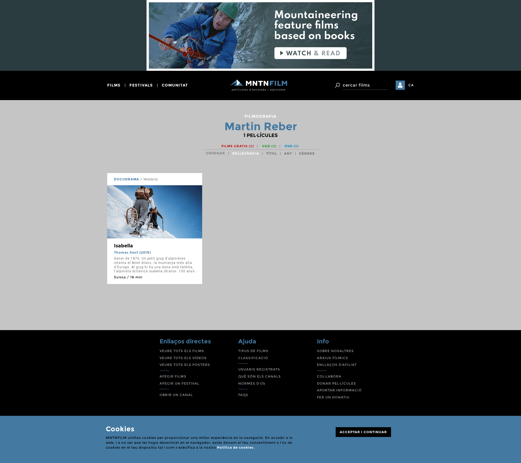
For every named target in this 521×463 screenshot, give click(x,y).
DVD (292, 146)
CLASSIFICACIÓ (253, 358)
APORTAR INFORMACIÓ (339, 390)
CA (411, 85)
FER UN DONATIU (333, 397)
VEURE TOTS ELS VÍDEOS (183, 358)
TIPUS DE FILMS (253, 351)
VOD (269, 146)
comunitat (175, 85)
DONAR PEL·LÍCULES (336, 383)
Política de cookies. (236, 447)
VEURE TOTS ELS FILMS (182, 351)
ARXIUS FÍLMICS (332, 358)
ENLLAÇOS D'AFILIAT (337, 365)
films (113, 85)
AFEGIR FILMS (173, 376)
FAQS (243, 395)
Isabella (123, 246)
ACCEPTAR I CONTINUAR (363, 432)
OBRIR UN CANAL (176, 395)
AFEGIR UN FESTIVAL (179, 383)
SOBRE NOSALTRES (335, 351)
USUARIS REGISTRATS (259, 369)
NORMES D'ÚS (251, 383)
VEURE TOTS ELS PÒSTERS (185, 365)
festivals (141, 85)
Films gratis (237, 146)
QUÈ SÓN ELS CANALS (259, 376)
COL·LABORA (329, 376)
